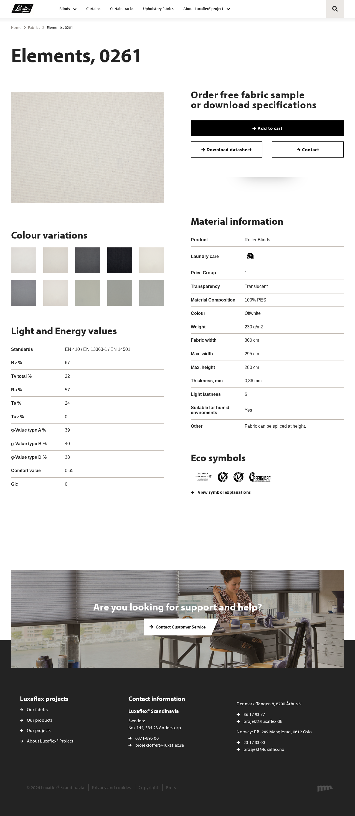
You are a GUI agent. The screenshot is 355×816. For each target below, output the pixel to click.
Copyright (148, 787)
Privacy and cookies (111, 787)
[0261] (55, 260)
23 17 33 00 (254, 742)
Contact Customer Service (180, 627)
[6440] (55, 293)
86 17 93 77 (254, 714)
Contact (310, 149)
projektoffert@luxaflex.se (159, 745)
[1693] (23, 293)
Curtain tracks (121, 8)
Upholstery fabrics (158, 8)
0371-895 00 (147, 738)
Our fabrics (37, 709)
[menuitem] (68, 9)
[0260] (23, 260)
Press (171, 787)
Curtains (93, 8)
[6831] (151, 293)
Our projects (39, 730)
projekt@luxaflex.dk (263, 721)
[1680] (87, 293)
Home (16, 27)
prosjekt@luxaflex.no (264, 749)
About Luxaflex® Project (50, 741)
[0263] (119, 260)
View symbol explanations (224, 492)
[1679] (151, 260)
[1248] (119, 293)
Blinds (64, 8)
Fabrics (34, 27)
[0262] (87, 260)
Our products (39, 720)
